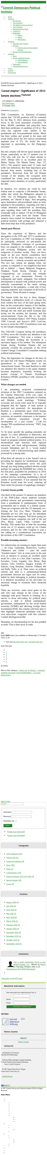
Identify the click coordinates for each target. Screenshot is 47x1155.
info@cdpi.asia (7, 1076)
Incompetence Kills (13, 969)
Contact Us (16, 31)
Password (7, 816)
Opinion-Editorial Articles (21, 58)
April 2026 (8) (11, 917)
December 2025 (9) (13, 932)
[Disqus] (23, 706)
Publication (16, 64)
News (15, 56)
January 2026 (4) (12, 929)
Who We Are (17, 21)
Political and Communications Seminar (28, 1130)
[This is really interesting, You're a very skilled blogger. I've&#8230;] (9, 964)
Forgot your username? (16, 835)
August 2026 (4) (12, 902)
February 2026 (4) (13, 925)
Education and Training (20, 44)
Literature (11, 54)
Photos (20, 35)
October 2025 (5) (12, 940)
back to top (5, 801)
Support (10, 71)
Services (15, 46)
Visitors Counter (23, 1042)
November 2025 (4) (13, 936)
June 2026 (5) (11, 910)
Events (10, 68)
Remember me (8, 821)
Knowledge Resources (20, 66)
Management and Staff (20, 29)
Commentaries (23, 62)
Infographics (22, 40)
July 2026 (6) (11, 906)
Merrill (42, 964)
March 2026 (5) (12, 921)
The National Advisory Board (22, 25)
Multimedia (16, 33)
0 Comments (14, 110)
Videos (20, 37)
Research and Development (22, 52)
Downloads (12, 73)
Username (7, 812)
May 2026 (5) (11, 913)
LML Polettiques (23, 60)
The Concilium (18, 27)
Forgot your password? (16, 832)
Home (10, 17)
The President (17, 23)
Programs (11, 42)
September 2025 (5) (14, 944)
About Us (11, 19)
